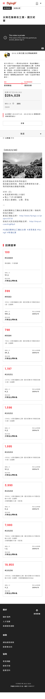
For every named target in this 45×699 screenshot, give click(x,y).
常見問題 (6, 661)
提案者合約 (7, 647)
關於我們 (6, 617)
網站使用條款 (8, 642)
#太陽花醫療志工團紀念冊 (14, 230)
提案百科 (6, 670)
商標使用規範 (8, 626)
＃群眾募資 (32, 230)
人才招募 (6, 621)
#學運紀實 (11, 233)
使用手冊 (6, 666)
